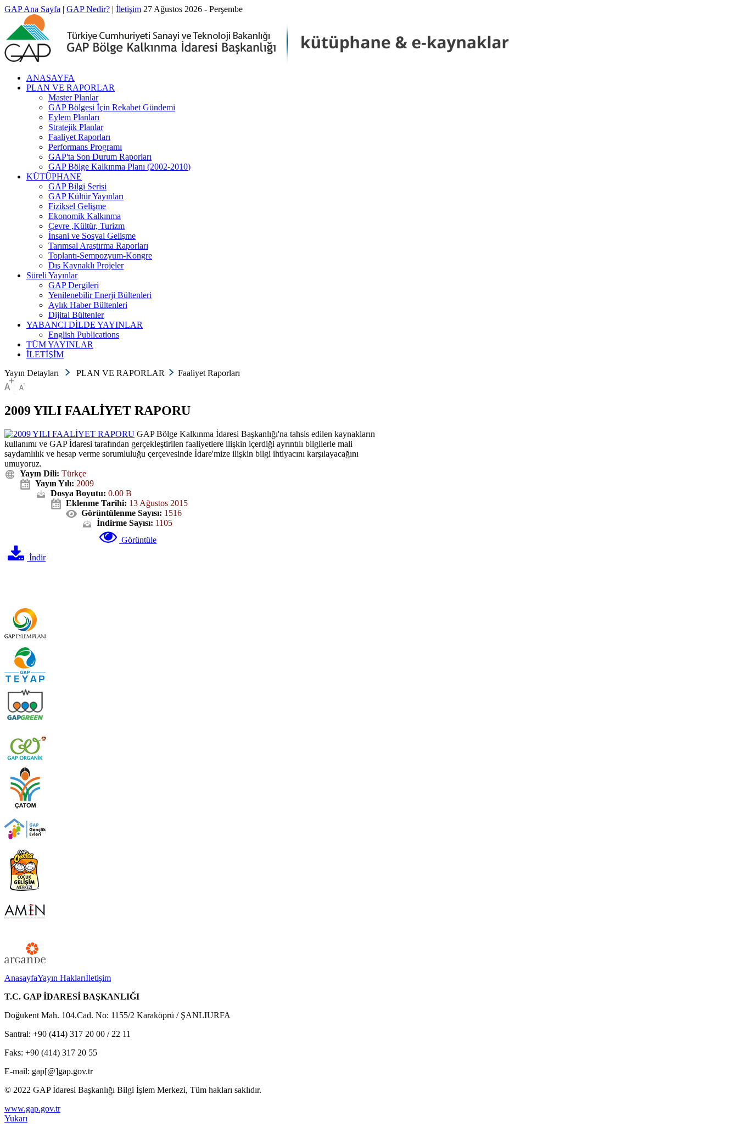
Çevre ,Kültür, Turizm (86, 226)
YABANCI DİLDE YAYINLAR (84, 324)
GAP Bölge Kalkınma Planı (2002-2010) (119, 166)
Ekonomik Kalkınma (84, 216)
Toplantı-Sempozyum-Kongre (100, 255)
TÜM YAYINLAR (59, 344)
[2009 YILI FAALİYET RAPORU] (69, 434)
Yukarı (15, 1118)
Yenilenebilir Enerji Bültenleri (100, 295)
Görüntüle (137, 540)
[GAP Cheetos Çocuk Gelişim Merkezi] (25, 888)
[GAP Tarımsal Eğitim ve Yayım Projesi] (25, 682)
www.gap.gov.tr (32, 1108)
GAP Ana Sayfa (32, 9)
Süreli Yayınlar (51, 275)
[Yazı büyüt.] (9, 387)
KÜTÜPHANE (54, 176)
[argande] (25, 970)
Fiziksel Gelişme (77, 206)
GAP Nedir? (88, 9)
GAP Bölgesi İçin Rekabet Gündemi (111, 107)
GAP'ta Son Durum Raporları (100, 156)
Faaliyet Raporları (79, 137)
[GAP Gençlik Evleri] (25, 846)
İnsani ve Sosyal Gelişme (92, 235)
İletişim (128, 9)
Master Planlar (73, 97)
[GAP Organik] (25, 764)
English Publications (83, 334)
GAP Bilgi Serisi (77, 186)
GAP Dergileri (73, 285)
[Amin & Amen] (25, 929)
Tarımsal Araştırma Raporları (98, 245)
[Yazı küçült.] (22, 387)
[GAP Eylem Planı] (25, 641)
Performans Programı (85, 146)
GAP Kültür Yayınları (86, 196)
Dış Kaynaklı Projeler (86, 265)
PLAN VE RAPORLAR (70, 87)
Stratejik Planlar (75, 127)
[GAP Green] (25, 723)
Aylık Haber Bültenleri (87, 305)
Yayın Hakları (61, 978)
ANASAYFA (50, 77)
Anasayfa (20, 978)
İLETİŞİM (45, 354)
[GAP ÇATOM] (25, 805)
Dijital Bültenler (76, 314)
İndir (36, 557)
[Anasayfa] (256, 61)
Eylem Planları (73, 117)
